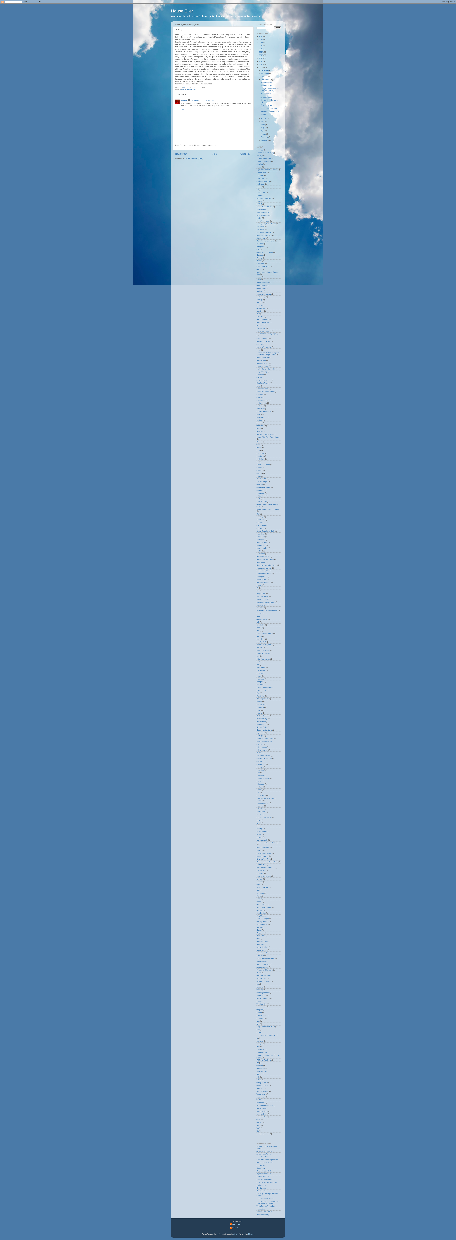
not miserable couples (264, 738)
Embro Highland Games (265, 392)
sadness (259, 882)
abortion (259, 164)
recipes (259, 837)
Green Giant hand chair (265, 531)
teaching (259, 990)
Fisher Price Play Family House (268, 437)
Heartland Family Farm (265, 559)
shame (259, 930)
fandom (259, 420)
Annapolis (260, 175)
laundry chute (261, 642)
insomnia (259, 608)
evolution (259, 406)
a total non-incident (263, 161)
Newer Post (181, 154)
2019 (261, 40)
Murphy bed (261, 704)
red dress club (261, 840)
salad (258, 890)
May (263, 128)
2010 (261, 64)
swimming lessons (263, 981)
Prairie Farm (261, 795)
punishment (260, 812)
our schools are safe (264, 758)
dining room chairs (263, 331)
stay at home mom (263, 964)
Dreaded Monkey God (264, 1162)
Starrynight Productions (265, 958)
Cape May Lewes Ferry (265, 241)
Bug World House (263, 221)
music (258, 710)
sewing (259, 927)
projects (259, 809)
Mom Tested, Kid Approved (266, 1182)
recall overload (262, 831)
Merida (259, 684)
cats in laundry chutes (264, 252)
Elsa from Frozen (262, 383)
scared (259, 899)
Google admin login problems (267, 509)
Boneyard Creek (262, 215)
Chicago (259, 258)
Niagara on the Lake (264, 730)
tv (257, 1038)
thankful (259, 1001)
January (264, 140)
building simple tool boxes (266, 224)
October (264, 77)
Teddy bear (260, 995)
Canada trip (260, 238)
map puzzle (260, 670)
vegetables (260, 1068)
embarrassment (262, 389)
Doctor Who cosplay (264, 347)
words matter (261, 1117)
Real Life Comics (262, 1191)
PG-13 (258, 781)
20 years (259, 150)
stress (258, 973)
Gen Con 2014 (262, 479)
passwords (260, 775)
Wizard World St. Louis (265, 1105)
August (264, 118)
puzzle (258, 814)
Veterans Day (261, 1071)
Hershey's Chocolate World (266, 565)
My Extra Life (261, 1185)
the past (259, 1010)
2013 (261, 55)
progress (259, 806)
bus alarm (260, 227)
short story (260, 936)
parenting (260, 770)
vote (258, 1077)
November (265, 73)
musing (259, 713)
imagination (260, 593)
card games (260, 247)
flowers (259, 447)
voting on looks (262, 1083)
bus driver (260, 229)
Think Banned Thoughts (265, 1206)
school (258, 902)
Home (214, 154)
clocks (258, 269)
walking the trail (262, 1085)
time (258, 1021)
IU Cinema (260, 613)
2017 (261, 43)
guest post (260, 540)
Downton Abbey (262, 363)
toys (258, 1029)
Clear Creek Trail (262, 266)
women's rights (262, 1111)
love (258, 665)
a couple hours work (264, 158)
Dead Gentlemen (262, 322)
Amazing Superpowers (264, 1151)
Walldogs (259, 1088)
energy (259, 397)
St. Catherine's (262, 953)
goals (258, 499)
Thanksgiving (261, 1004)
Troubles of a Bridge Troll (265, 1035)
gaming (259, 470)
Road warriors (266, 94)
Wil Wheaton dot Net (264, 1212)
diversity (259, 344)
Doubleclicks (261, 360)
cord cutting (260, 297)
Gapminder (260, 1168)
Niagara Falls (261, 727)
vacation (259, 1066)
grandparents (261, 525)
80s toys (259, 156)
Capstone (260, 244)
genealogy (260, 490)
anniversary (260, 178)
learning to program (263, 645)
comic (258, 280)
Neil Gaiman (261, 1188)
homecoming (261, 579)
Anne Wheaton (262, 1157)
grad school (260, 522)
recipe (258, 834)
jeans (258, 616)
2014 (261, 52)
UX (257, 1063)
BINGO (259, 204)
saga (258, 884)
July (262, 121)
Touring (263, 114)
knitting (259, 636)
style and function (263, 975)
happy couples (261, 548)
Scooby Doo (261, 913)
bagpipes (259, 195)
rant (257, 823)
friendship (260, 456)
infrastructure (261, 605)
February (264, 137)
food (258, 450)
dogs (258, 350)
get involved (261, 496)
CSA (258, 314)
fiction (258, 428)
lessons (259, 648)
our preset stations (263, 756)
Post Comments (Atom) (194, 159)
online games (261, 747)
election (259, 377)
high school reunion (263, 568)
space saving (261, 950)
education (260, 375)
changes (259, 255)
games (259, 467)
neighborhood (261, 724)
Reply (183, 109)
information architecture (265, 602)
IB (257, 591)
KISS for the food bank (269, 108)
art (257, 190)
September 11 (261, 924)
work (258, 1120)
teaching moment (263, 993)
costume (259, 302)
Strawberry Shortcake (264, 970)
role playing (260, 870)
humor (258, 585)
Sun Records (261, 978)
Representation (262, 856)
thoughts (259, 1018)
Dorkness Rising (262, 357)
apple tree (260, 184)
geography (260, 493)
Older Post (245, 154)
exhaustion (260, 409)
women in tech (261, 1108)
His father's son (266, 82)
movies (259, 702)
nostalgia (259, 736)
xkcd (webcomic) (262, 1215)
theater (259, 1012)
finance (259, 431)
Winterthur (260, 1103)
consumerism (261, 285)
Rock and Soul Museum (265, 867)
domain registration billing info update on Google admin (267, 354)
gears (258, 476)
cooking (259, 291)
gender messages (263, 487)
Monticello (260, 696)
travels (258, 1032)
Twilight (259, 1044)
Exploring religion (267, 85)
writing (258, 1122)
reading (259, 829)
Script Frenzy (261, 916)
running (259, 879)
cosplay (259, 300)
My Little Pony (261, 719)
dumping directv (262, 366)
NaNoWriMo (261, 722)
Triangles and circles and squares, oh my (270, 90)
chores (259, 261)
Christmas (260, 264)
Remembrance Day (263, 853)
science (259, 910)
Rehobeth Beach (262, 848)
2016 (261, 46)
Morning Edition (262, 699)
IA (257, 588)
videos (258, 1074)
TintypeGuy (260, 1209)
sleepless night (262, 941)
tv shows (259, 1041)
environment (261, 403)
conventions (261, 288)
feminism (259, 426)
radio (258, 820)
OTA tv (258, 753)
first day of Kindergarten (265, 434)
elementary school (263, 380)
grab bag (259, 517)
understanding (261, 1052)
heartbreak (260, 554)
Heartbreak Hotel (262, 557)
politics (259, 790)
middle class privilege (264, 687)
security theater (262, 922)
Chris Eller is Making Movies (267, 1160)
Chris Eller (236, 1224)
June (263, 125)
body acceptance (262, 212)
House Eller (182, 11)
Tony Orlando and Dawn (265, 1027)
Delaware (260, 325)
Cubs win (259, 317)
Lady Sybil (260, 639)
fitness (258, 442)
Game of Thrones (263, 465)
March (263, 134)
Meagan (184, 100)
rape (258, 826)
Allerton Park (261, 173)
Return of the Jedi (263, 859)
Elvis (258, 386)
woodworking (261, 1114)
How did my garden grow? (270, 111)
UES (258, 1047)
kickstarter (260, 625)
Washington (260, 1094)
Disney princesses (263, 341)
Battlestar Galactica (263, 198)
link (257, 656)
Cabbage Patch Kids (264, 235)
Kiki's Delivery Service (264, 633)
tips (257, 1024)
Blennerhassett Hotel (264, 207)
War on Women (262, 1091)
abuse (258, 167)
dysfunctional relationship (266, 369)
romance (259, 873)
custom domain (262, 319)
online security (261, 750)
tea (257, 984)
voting (258, 1080)
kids (194, 90)
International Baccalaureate (266, 611)
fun (257, 462)
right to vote (260, 865)
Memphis (259, 682)
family (258, 414)
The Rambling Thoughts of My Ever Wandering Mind (267, 1202)
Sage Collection (262, 887)
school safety (261, 904)
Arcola (258, 187)
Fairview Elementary (264, 412)
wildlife (258, 1100)
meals (258, 676)
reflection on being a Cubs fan (267, 843)
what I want (260, 1097)
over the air (260, 764)
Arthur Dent (260, 192)
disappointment (262, 338)
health (258, 551)
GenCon (259, 484)
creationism (260, 308)
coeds (258, 277)
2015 (261, 49)
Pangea (259, 767)
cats (258, 249)
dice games (260, 328)
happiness (260, 545)
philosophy (260, 784)
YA (257, 1131)
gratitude (259, 528)
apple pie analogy (263, 181)
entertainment (186, 90)
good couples (261, 502)
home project (261, 576)
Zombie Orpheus (262, 1134)
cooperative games (263, 294)
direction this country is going (267, 334)
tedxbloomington (262, 998)
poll (257, 793)
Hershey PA (260, 562)
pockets (259, 787)
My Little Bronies (262, 716)
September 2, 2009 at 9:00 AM (202, 100)
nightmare (260, 733)
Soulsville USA (261, 947)
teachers (259, 987)
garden (259, 473)
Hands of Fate (261, 542)
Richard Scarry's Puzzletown (267, 862)
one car (259, 744)
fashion (259, 423)
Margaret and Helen (264, 1179)
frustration (260, 459)
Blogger (251, 1234)
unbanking (260, 1049)
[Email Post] (203, 87)
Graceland (260, 520)
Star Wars (260, 956)
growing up (260, 537)
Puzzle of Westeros (263, 817)
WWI (258, 1125)
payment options (262, 778)
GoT (258, 514)
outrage (259, 761)
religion (259, 850)
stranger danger (262, 967)
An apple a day (266, 97)
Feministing (260, 1165)
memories (260, 679)
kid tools (259, 628)
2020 (261, 36)
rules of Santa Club (263, 876)
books (258, 218)
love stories (260, 667)
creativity (259, 311)
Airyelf (235, 1234)
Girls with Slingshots (264, 1171)
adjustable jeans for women (266, 170)
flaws (258, 445)
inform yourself (262, 599)
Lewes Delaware (262, 650)
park (258, 773)
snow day (260, 944)
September (265, 80)
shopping (259, 933)
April (263, 131)
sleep (258, 939)
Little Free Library (263, 659)
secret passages (262, 919)
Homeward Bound (263, 582)
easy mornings (262, 372)
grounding (260, 534)
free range (260, 453)
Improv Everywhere (263, 1174)
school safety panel (263, 907)
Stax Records (261, 961)
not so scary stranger (264, 741)
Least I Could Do (262, 1177)
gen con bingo (261, 482)
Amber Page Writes (263, 1154)
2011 (261, 61)
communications (262, 283)
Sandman (260, 893)
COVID (259, 305)
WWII (258, 1128)
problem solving (262, 803)
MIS (257, 693)
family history (261, 417)
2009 (261, 68)
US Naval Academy (263, 1060)
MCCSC (259, 673)
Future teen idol (266, 105)
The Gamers (261, 1007)
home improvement (263, 574)
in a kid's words (262, 596)
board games (261, 209)
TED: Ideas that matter (265, 1198)
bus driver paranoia (263, 232)
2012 (261, 58)
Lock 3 (258, 662)
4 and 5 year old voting (265, 153)
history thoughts (262, 571)
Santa (258, 896)
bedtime (259, 201)
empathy (259, 394)
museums (260, 707)
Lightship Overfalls (263, 653)
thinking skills (261, 1015)
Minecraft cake (262, 690)
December (265, 70)
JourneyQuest (261, 619)
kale (258, 622)
